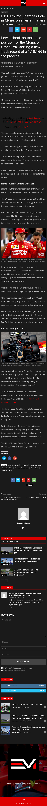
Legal (23, 799)
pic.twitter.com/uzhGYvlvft (31, 122)
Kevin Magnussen (36, 465)
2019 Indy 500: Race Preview (35, 497)
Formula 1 (4, 12)
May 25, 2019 (23, 127)
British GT (5, 553)
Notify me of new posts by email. (14, 671)
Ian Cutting (16, 707)
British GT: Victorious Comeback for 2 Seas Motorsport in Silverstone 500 (29, 550)
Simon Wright (16, 732)
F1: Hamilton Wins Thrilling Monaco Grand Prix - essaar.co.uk (25, 594)
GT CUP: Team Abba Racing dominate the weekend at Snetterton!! (26, 572)
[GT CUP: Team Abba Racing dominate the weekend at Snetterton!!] (7, 572)
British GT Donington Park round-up (27, 704)
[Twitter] (23, 527)
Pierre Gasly (34, 468)
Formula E (5, 564)
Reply (10, 607)
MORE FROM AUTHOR (10, 542)
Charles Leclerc (13, 465)
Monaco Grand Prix (21, 468)
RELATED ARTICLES (10, 539)
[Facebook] (17, 788)
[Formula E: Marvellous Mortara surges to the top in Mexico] (7, 561)
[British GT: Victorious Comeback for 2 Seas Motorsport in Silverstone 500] (7, 550)
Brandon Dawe (8, 24)
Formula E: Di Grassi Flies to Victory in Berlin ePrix (11, 498)
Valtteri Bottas (7, 470)
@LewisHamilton (33, 118)
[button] (44, 3)
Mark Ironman (17, 721)
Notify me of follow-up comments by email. (17, 668)
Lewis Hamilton (7, 468)
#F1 (19, 122)
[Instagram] (23, 788)
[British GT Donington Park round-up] (5, 707)
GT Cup (4, 575)
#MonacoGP (11, 122)
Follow (41, 686)
